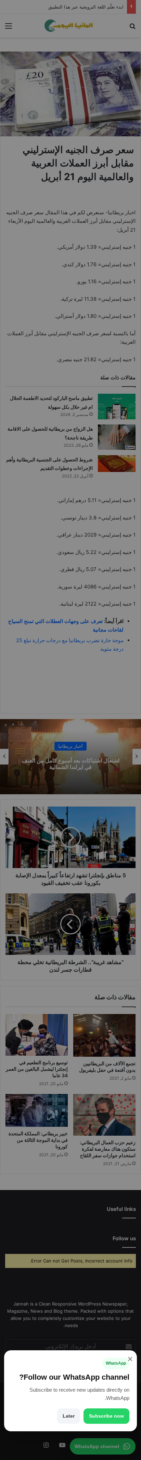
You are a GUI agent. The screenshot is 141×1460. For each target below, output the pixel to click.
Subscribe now (106, 1416)
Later (69, 1416)
